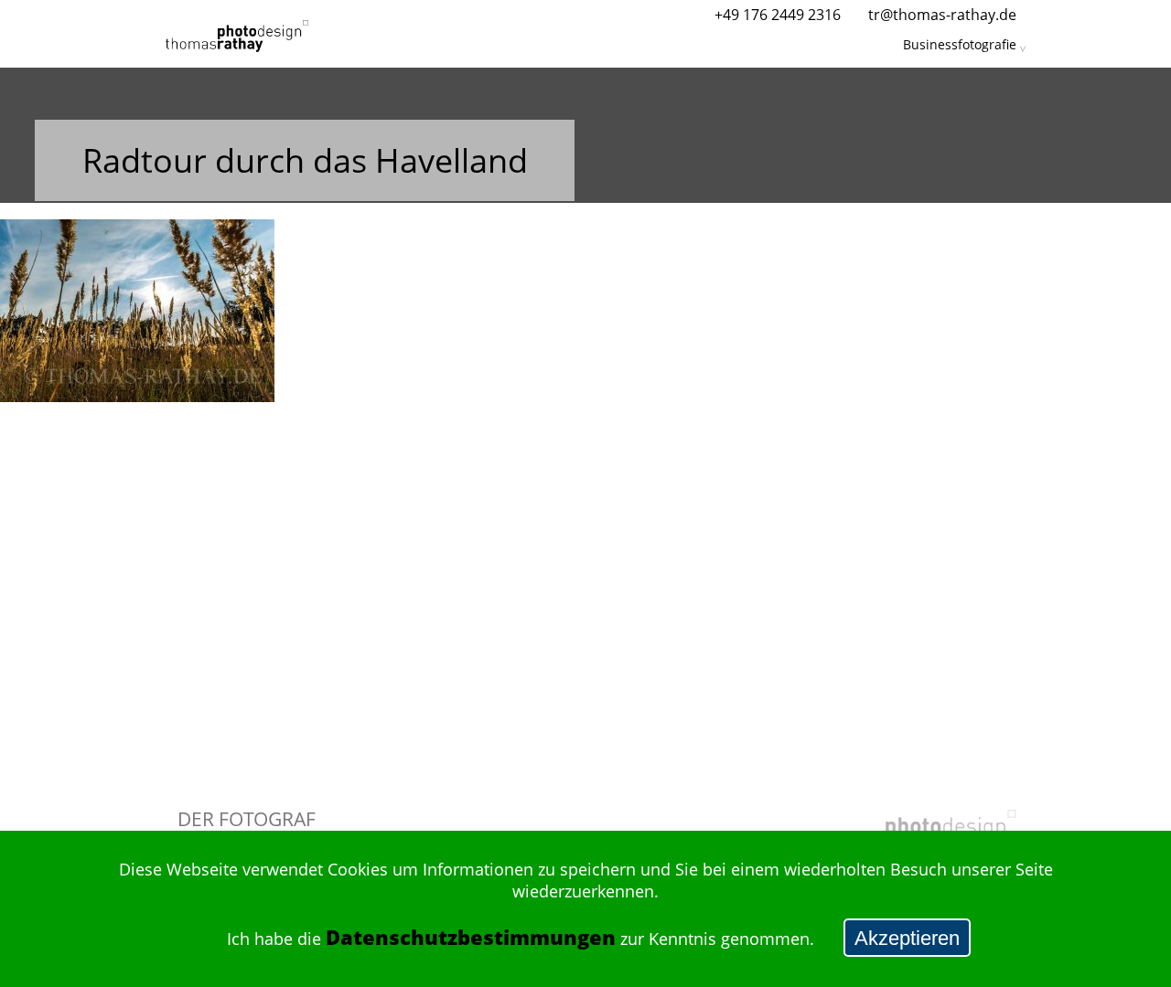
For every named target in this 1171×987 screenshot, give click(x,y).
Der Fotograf (246, 818)
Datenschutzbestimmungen (471, 937)
